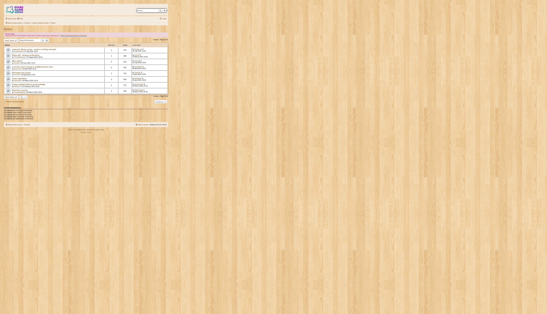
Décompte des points (21, 73)
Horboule (17, 80)
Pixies (8, 29)
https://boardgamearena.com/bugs (74, 35)
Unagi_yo (138, 49)
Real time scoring (19, 90)
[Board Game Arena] (17, 10)
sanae (137, 55)
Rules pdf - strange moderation (25, 55)
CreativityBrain (19, 92)
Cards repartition (19, 79)
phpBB (78, 130)
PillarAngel (139, 90)
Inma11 (16, 63)
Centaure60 (18, 51)
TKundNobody (19, 57)
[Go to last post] (143, 49)
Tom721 (17, 75)
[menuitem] (20, 18)
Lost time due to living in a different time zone (32, 67)
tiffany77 (17, 86)
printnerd (17, 69)
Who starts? (17, 61)
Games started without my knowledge (28, 84)
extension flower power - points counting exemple (34, 49)
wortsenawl (139, 84)
